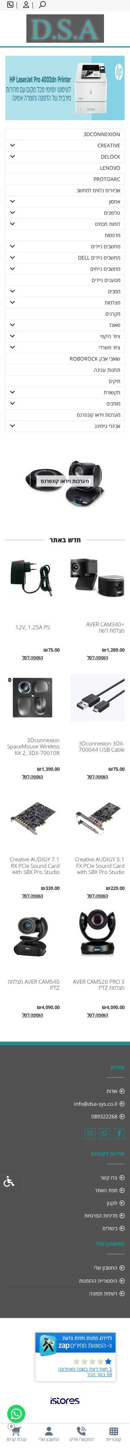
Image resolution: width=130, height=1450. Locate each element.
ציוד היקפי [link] (110, 336)
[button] (13, 145)
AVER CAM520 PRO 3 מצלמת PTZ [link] (99, 984)
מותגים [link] (113, 403)
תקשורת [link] (112, 392)
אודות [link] (112, 1091)
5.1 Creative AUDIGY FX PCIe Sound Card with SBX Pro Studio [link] (100, 865)
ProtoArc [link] (107, 179)
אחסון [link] (114, 201)
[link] (113, 1434)
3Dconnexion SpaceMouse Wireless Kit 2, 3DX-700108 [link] (33, 746)
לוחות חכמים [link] (107, 224)
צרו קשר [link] (108, 1177)
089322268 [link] (104, 1116)
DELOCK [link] (110, 156)
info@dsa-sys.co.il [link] (95, 1103)
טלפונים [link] (112, 212)
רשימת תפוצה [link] (103, 1293)
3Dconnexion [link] (101, 134)
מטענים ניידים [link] (106, 280)
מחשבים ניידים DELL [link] (99, 257)
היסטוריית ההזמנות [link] (98, 1280)
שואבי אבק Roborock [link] (95, 358)
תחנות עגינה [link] (107, 370)
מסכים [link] (114, 291)
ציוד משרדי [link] (109, 347)
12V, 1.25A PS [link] (33, 627)
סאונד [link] (114, 325)
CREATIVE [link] (109, 145)
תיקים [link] (114, 381)
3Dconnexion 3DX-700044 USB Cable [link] (102, 746)
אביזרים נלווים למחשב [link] (98, 190)
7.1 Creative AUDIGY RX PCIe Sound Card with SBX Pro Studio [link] (35, 865)
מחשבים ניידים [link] (105, 246)
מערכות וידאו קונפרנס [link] (98, 414)
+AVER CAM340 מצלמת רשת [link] (105, 627)
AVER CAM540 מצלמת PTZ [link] (34, 984)
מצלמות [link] (112, 302)
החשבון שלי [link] (105, 1267)
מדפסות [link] (112, 235)
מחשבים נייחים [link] (105, 269)
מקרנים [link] (112, 313)
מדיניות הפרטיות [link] (100, 1215)
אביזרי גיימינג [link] (107, 426)
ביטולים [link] (110, 1228)
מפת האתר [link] (106, 1190)
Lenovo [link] (110, 168)
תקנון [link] (112, 1202)
